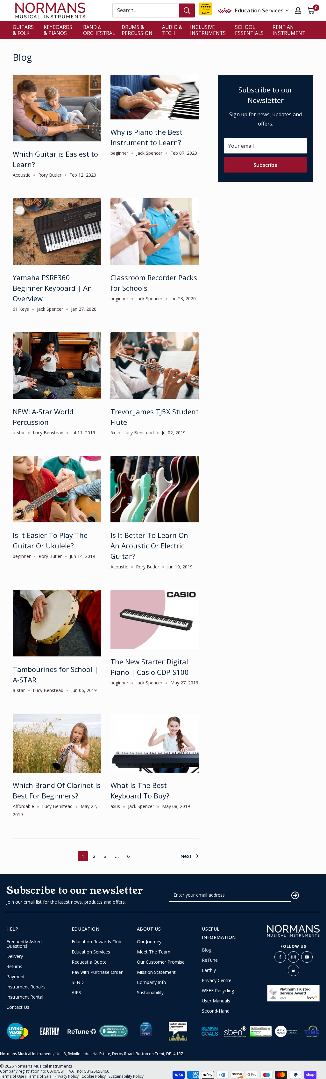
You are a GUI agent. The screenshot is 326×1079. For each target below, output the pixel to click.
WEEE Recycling (218, 990)
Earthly (209, 970)
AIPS (76, 992)
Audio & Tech (172, 30)
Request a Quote (89, 962)
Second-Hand (216, 1011)
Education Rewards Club (96, 942)
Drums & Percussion (137, 30)
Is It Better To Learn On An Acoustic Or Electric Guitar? (149, 545)
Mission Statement (156, 972)
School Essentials (249, 30)
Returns (14, 966)
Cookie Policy (94, 1076)
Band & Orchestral (99, 30)
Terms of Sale (39, 1076)
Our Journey (149, 942)
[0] (311, 10)
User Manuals (216, 1001)
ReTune (210, 960)
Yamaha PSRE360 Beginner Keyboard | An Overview (52, 288)
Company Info (151, 982)
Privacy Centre (216, 980)
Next (186, 856)
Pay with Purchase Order (97, 972)
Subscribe (265, 164)
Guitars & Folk (23, 30)
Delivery (14, 956)
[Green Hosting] (261, 1031)
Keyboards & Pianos (58, 30)
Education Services (91, 952)
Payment (15, 976)
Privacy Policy (66, 1076)
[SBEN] (235, 1031)
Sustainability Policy (126, 1076)
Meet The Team (153, 952)
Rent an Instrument (289, 30)
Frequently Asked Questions (24, 944)
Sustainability (150, 992)
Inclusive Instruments (208, 30)
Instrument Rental (24, 997)
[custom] (280, 957)
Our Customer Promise (161, 962)
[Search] (187, 10)
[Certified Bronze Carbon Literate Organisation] (178, 1031)
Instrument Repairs (26, 987)
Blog (206, 950)
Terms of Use (12, 1076)
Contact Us (17, 1007)
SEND (78, 982)
